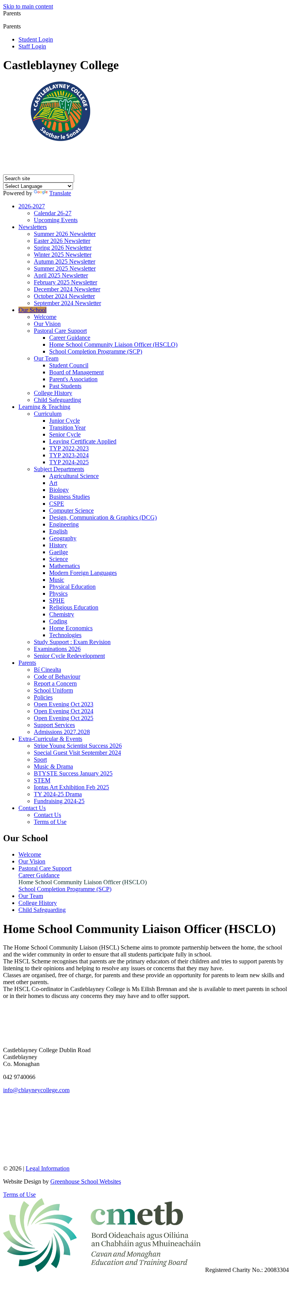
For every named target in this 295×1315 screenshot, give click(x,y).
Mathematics (64, 566)
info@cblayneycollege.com (36, 1090)
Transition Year (67, 427)
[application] (147, 1128)
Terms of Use (50, 822)
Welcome (45, 317)
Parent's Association (73, 379)
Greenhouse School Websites (85, 1181)
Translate (60, 193)
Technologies (65, 635)
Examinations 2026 (57, 649)
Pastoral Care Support (60, 330)
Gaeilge (58, 552)
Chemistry (61, 614)
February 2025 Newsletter (65, 282)
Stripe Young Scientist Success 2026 (78, 745)
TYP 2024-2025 (69, 462)
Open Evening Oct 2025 (63, 718)
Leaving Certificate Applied (82, 441)
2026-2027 (31, 206)
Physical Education (72, 586)
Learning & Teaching (44, 406)
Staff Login (32, 46)
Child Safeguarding (57, 400)
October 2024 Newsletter (64, 296)
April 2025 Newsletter (61, 275)
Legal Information (48, 1168)
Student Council (68, 365)
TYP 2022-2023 (69, 448)
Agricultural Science (74, 476)
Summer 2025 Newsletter (65, 268)
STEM (42, 780)
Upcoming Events (56, 220)
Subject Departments (59, 469)
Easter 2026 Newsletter (62, 240)
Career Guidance (69, 337)
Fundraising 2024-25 (59, 801)
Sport (40, 759)
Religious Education (73, 607)
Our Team (46, 358)
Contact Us (32, 808)
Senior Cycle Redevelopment (69, 656)
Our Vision (47, 323)
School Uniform (53, 690)
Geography (62, 538)
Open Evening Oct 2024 (63, 711)
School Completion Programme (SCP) (95, 351)
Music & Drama (53, 766)
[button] (23, 26)
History (58, 545)
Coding (58, 621)
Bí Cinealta (47, 669)
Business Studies (69, 496)
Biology (59, 489)
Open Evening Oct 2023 (63, 704)
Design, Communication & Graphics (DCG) (103, 517)
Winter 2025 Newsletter (62, 254)
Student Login (35, 39)
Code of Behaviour (57, 676)
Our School (32, 310)
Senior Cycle (65, 434)
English (58, 531)
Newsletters (32, 227)
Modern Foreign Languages (83, 573)
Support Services (54, 725)
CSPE (56, 503)
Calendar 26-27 (52, 213)
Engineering (64, 524)
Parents (27, 662)
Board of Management (76, 372)
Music (56, 579)
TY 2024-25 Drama (58, 794)
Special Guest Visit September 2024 (77, 752)
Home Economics (71, 628)
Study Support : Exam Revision (72, 642)
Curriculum (47, 413)
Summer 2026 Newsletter (65, 234)
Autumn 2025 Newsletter (64, 261)
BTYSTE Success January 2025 (73, 773)
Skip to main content (28, 6)
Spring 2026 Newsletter (62, 247)
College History (53, 393)
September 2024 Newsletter (67, 303)
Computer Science (71, 510)
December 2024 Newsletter (67, 289)
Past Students (65, 386)
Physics (58, 593)
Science (58, 559)
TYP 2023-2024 (69, 455)
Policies (43, 697)
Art (53, 483)
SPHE (57, 600)
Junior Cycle (64, 420)
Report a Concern (55, 683)
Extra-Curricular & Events (50, 739)
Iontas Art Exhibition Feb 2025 (71, 787)
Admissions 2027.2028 (62, 732)
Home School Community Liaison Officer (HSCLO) (113, 344)
